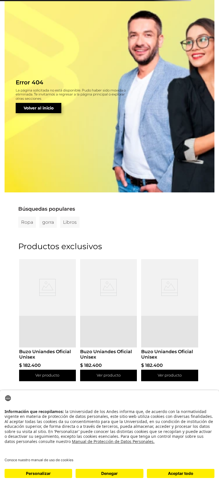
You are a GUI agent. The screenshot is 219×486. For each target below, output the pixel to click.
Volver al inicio (39, 108)
